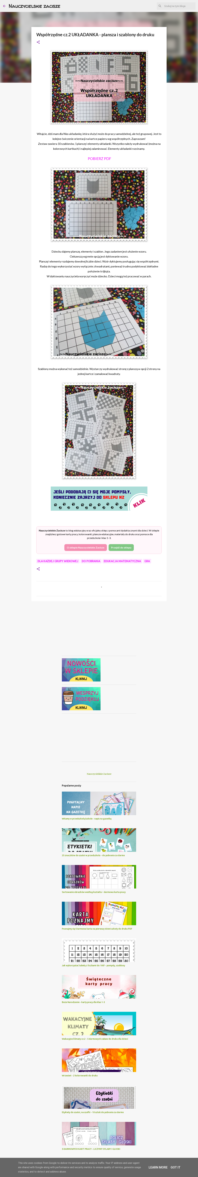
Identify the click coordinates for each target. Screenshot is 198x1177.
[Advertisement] (99, 631)
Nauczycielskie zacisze (34, 5)
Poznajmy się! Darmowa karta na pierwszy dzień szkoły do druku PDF (97, 929)
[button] (38, 42)
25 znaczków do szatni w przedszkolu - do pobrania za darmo (93, 855)
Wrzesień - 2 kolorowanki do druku (80, 1075)
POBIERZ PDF (99, 158)
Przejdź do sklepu (121, 547)
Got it (176, 1167)
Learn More (158, 1167)
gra (147, 561)
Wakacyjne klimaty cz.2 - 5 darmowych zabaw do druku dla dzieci (95, 1039)
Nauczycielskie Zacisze (99, 774)
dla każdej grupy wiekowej (58, 561)
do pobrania (91, 561)
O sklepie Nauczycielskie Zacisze (85, 547)
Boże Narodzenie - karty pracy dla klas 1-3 (83, 1002)
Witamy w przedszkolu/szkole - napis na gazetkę (87, 818)
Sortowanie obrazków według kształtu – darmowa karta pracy (94, 892)
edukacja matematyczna (122, 561)
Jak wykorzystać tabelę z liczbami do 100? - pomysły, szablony (93, 965)
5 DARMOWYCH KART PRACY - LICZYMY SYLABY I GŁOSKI (91, 1149)
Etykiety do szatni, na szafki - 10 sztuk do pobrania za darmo (93, 1112)
